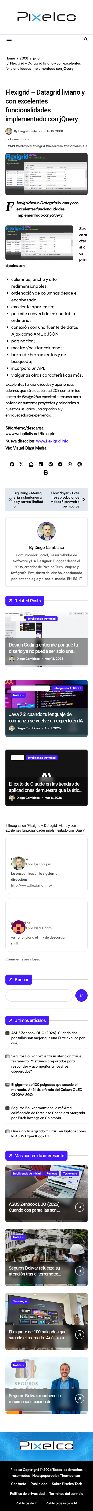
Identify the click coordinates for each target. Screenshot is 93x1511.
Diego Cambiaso (49, 547)
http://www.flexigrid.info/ (31, 885)
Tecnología (70, 1173)
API (12, 146)
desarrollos (73, 146)
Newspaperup (43, 1475)
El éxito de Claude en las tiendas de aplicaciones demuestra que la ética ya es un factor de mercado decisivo (45, 790)
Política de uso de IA (61, 1503)
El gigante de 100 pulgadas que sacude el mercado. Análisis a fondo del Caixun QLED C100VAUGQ (46, 1089)
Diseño (52, 83)
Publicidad (39, 1483)
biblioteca (25, 146)
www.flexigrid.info (52, 441)
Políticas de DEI (28, 1503)
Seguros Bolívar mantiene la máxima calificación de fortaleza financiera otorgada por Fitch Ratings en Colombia (48, 1112)
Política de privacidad (27, 1493)
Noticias (18, 695)
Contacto (18, 1483)
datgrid (40, 146)
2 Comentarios (18, 139)
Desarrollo (55, 146)
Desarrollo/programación (24, 83)
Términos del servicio (66, 1493)
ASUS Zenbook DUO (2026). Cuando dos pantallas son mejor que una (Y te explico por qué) (48, 1037)
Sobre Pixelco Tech (67, 1483)
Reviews (51, 1173)
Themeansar (70, 1475)
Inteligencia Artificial (42, 618)
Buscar (22, 979)
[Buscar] (81, 995)
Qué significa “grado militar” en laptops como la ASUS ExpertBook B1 (48, 1133)
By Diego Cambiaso (28, 131)
